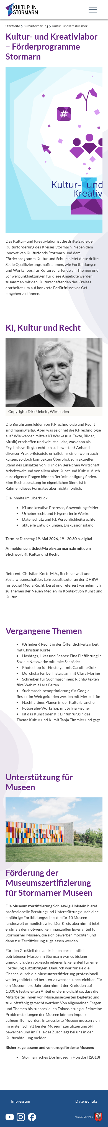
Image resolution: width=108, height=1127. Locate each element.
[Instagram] (21, 1117)
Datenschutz (86, 1101)
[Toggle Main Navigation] (92, 10)
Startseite (13, 26)
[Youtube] (10, 1117)
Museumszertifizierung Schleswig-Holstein (49, 905)
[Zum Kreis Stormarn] (88, 1116)
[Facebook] (32, 1117)
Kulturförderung (36, 26)
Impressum (20, 1101)
